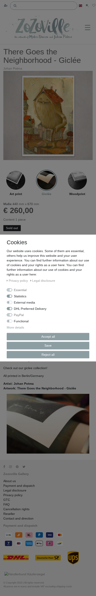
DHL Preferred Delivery (30, 308)
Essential (20, 290)
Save (48, 345)
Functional (21, 321)
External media (24, 302)
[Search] (15, 5)
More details (15, 327)
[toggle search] (87, 5)
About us (9, 481)
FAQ (6, 504)
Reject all (48, 354)
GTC (6, 499)
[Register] (6, 5)
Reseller (9, 514)
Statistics (20, 296)
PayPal (19, 314)
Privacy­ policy (13, 495)
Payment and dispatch (19, 485)
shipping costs (64, 586)
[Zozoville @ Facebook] (5, 467)
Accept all (48, 336)
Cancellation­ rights (16, 509)
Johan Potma (12, 68)
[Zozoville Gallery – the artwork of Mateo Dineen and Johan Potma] (43, 27)
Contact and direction (18, 518)
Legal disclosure (14, 490)
